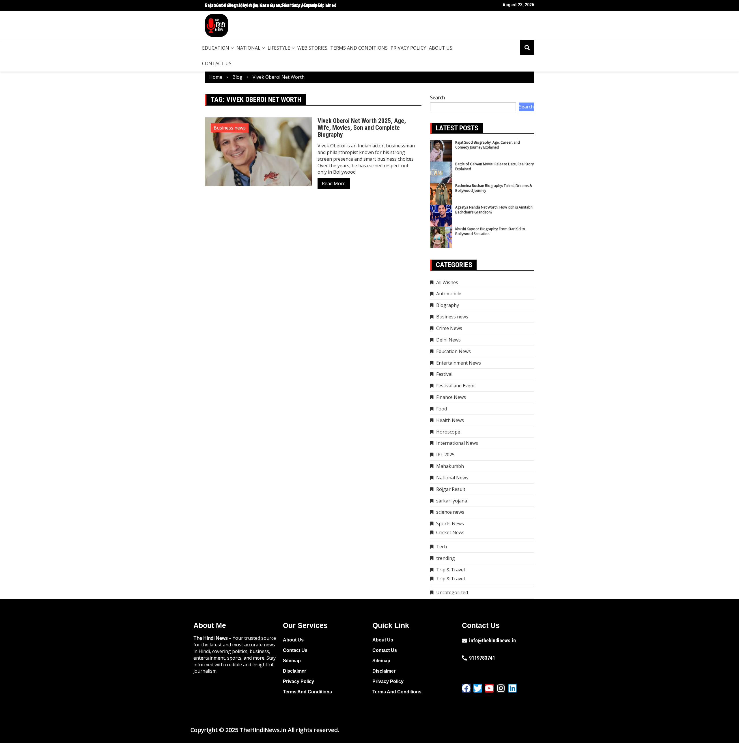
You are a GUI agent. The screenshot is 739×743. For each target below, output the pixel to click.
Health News (450, 420)
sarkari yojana (451, 501)
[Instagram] (501, 688)
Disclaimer (294, 671)
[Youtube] (489, 688)
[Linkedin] (512, 688)
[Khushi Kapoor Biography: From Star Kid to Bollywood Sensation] (441, 237)
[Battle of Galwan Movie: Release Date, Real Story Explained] (441, 172)
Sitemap (292, 660)
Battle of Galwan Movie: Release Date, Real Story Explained (263, 5)
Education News (453, 351)
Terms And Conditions (359, 48)
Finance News (451, 397)
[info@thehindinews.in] (464, 640)
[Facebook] (466, 688)
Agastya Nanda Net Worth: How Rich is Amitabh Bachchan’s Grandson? (494, 210)
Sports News (450, 523)
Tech (441, 546)
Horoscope (448, 432)
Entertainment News (458, 363)
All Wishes (447, 282)
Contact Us (217, 63)
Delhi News (448, 340)
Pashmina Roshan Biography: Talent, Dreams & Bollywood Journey (493, 188)
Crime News (449, 328)
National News (452, 477)
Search (437, 97)
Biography (447, 305)
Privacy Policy (408, 48)
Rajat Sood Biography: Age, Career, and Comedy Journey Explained (487, 145)
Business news (230, 128)
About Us (440, 48)
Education (215, 48)
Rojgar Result (450, 489)
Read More (334, 183)
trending (445, 558)
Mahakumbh (450, 466)
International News (457, 443)
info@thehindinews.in (492, 640)
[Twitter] (477, 688)
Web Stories (312, 48)
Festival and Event (455, 385)
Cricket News (450, 532)
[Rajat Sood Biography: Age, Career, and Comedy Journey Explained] (441, 151)
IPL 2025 (445, 454)
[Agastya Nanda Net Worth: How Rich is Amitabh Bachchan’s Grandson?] (441, 215)
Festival (444, 374)
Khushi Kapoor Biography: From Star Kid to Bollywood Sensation (490, 231)
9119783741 (482, 658)
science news (450, 512)
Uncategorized (452, 592)
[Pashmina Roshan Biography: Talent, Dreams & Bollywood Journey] (441, 194)
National (248, 48)
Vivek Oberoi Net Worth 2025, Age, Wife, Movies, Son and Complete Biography (362, 127)
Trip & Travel (450, 569)
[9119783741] (464, 658)
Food (441, 409)
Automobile (448, 293)
